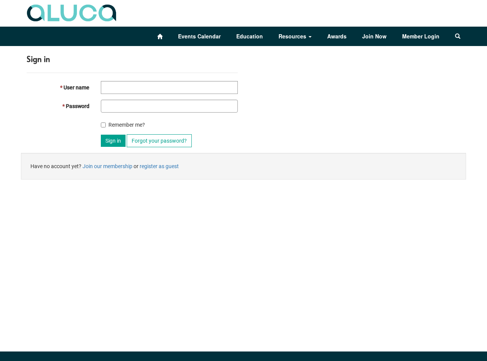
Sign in (113, 141)
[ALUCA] (72, 11)
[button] (457, 36)
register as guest (159, 166)
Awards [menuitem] (337, 36)
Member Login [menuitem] (420, 36)
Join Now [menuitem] (374, 36)
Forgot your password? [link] (159, 141)
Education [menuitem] (249, 36)
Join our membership (107, 166)
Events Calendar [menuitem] (199, 36)
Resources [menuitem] (293, 36)
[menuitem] (159, 36)
